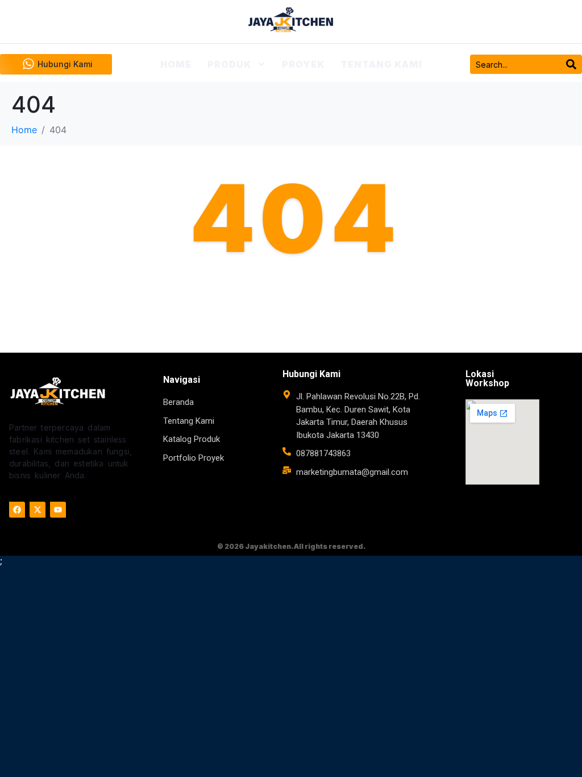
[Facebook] (17, 510)
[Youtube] (58, 510)
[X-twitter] (37, 510)
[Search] (571, 64)
